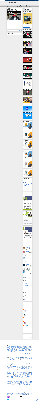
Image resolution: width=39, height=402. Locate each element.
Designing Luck (10, 357)
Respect (22, 384)
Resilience (14, 384)
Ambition (10, 347)
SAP (23, 385)
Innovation (22, 368)
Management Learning (24, 374)
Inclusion (31, 367)
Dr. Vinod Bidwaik (11, 2)
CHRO (28, 352)
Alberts (7, 347)
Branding (11, 350)
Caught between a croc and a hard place (22, 351)
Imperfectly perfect (23, 367)
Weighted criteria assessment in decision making (15, 393)
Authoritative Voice (28, 348)
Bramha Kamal (9, 350)
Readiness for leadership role (22, 383)
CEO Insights (24, 181)
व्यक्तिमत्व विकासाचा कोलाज (24, 394)
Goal (11, 363)
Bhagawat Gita (18, 349)
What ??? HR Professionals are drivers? (27, 241)
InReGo (28, 368)
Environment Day (22, 359)
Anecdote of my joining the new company (19, 347)
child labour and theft (15, 352)
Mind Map (9, 376)
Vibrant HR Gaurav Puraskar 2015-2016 (27, 392)
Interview (20, 369)
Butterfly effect (31, 350)
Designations (7, 357)
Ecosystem (9, 358)
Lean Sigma (27, 372)
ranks (8, 383)
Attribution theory (16, 348)
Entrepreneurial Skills (18, 359)
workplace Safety (8, 394)
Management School (28, 374)
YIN (16, 394)
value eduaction (16, 392)
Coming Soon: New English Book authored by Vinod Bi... (27, 284)
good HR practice (20, 363)
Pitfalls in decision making (16, 381)
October (25, 288)
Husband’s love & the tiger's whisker (26, 261)
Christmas (26, 352)
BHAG (12, 349)
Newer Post (8, 30)
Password (27, 271)
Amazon (8, 347)
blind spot (28, 349)
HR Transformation (14, 366)
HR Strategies (12, 366)
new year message (30, 377)
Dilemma (26, 357)
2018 (24, 292)
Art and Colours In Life (26, 321)
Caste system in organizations (17, 351)
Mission (16, 376)
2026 (24, 276)
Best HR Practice (8, 349)
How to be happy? (25, 365)
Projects (10, 382)
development (13, 357)
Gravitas (30, 363)
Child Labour (12, 352)
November (26, 287)
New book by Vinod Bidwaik (10, 377)
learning (29, 372)
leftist (22, 373)
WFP (25, 393)
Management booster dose (25, 185)
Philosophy (13, 381)
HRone (27, 366)
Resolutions (20, 384)
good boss (15, 363)
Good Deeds (17, 363)
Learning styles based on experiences (16, 373)
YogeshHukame (25, 317)
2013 (24, 296)
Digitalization (21, 357)
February (25, 291)
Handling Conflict (8, 364)
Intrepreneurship (29, 369)
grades (26, 363)
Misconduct (14, 376)
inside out (30, 368)
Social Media (31, 387)
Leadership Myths (9, 372)
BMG (31, 349)
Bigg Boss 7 (26, 349)
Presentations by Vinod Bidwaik (10, 6)
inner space (20, 368)
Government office (24, 363)
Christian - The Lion (24, 352)
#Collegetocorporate (12, 346)
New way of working (24, 377)
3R (24, 346)
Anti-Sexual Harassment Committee (30, 347)
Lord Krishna (12, 374)
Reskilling (15, 384)
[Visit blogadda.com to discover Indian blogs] (8, 399)
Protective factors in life (16, 382)
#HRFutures (18, 346)
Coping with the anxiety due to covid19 (16, 354)
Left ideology (21, 373)
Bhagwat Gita (21, 349)
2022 (24, 279)
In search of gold (29, 367)
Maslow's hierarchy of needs (27, 375)
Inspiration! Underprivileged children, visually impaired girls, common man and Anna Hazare (29, 251)
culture (26, 355)
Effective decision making (16, 358)
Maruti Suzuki (21, 375)
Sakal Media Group (14, 385)
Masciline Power (24, 375)
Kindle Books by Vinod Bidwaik (26, 184)
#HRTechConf (21, 346)
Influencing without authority (14, 368)
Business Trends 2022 (27, 350)
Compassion (31, 353)
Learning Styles (12, 373)
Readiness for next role (26, 383)
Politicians (26, 381)
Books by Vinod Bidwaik (25, 5)
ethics (28, 359)
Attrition (19, 348)
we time (8, 393)
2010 (24, 298)
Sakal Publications (17, 385)
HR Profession (8, 366)
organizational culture (11, 378)
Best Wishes (11, 349)
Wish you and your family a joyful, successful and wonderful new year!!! (27, 244)
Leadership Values (20, 372)
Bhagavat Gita (15, 349)
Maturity (30, 375)
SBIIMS (28, 385)
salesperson (20, 385)
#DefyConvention (15, 346)
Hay (26, 364)
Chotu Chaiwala (21, 352)
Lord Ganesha (9, 374)
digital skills (18, 357)
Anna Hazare (24, 347)
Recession (31, 383)
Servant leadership (26, 386)
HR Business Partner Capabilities (27, 285)
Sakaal (10, 385)
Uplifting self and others (11, 392)
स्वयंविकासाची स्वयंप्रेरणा (28, 394)
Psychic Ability (19, 382)
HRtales (28, 366)
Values (22, 392)
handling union (15, 364)
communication (11, 353)
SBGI (27, 385)
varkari (23, 392)
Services (28, 386)
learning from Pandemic (9, 373)
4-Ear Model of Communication (27, 346)
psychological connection (23, 382)
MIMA (8, 376)
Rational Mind (12, 383)
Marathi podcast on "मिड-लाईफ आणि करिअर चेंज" (27, 186)
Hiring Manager (9, 365)
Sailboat (8, 385)
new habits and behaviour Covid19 (19, 377)
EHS (20, 358)
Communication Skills (20, 353)
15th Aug (23, 346)
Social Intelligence (27, 387)
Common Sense (8, 353)
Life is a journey (31, 373)
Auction (20, 348)
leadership (9, 371)
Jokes (8, 370)
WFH (24, 393)
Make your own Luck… (28, 264)
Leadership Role (12, 372)
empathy (31, 358)
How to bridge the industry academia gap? (29, 365)
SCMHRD (31, 385)
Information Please (17, 368)
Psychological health (27, 382)
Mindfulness (12, 376)
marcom (19, 375)
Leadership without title (24, 372)
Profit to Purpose (8, 382)
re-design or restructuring (17, 383)
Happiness (18, 364)
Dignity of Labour (24, 357)
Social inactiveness (23, 387)
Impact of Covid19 (11, 367)
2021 (24, 280)
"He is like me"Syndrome (8, 346)
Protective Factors (13, 382)
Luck (17, 374)
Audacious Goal (23, 348)
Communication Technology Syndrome (26, 353)
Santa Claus (22, 385)
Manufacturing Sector (11, 375)
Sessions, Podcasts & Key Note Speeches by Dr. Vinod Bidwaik (16, 5)
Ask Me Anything (16, 6)
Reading (29, 383)
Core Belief (21, 354)
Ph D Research (10, 381)
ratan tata (10, 383)
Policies (24, 381)
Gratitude (28, 363)
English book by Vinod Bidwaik (12, 359)
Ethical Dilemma (26, 359)
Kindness (29, 370)
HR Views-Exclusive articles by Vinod (23, 6)
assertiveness (8, 348)
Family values (24, 360)
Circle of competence (30, 352)
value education (20, 392)
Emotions (29, 358)
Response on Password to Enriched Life (26, 384)
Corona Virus (23, 354)
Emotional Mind (27, 358)
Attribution (14, 348)
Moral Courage (20, 376)
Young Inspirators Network (19, 394)
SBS (30, 385)
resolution (17, 384)
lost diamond (14, 374)
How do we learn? (22, 365)
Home (7, 5)
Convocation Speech (10, 354)
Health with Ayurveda (26, 325)
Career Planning (12, 351)
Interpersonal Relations (14, 369)
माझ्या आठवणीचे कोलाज (26, 309)
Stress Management (24, 388)
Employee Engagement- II (28, 247)
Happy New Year (23, 364)
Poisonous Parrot (22, 381)
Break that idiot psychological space (14, 350)
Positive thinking (31, 381)
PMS (18, 381)
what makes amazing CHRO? (28, 393)
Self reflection (15, 386)
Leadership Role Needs (16, 372)
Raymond (14, 383)
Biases (22, 349)
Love (16, 374)
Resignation (11, 384)
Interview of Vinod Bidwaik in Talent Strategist (27, 183)
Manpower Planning (8, 375)
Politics (28, 381)
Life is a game (28, 373)
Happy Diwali (21, 364)
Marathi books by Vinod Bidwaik (15, 375)
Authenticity (26, 348)
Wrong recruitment (13, 394)
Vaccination (14, 392)
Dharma (16, 357)
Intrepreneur (26, 369)
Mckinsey (31, 375)
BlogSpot (30, 349)
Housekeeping (19, 365)
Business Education (24, 350)
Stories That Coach (30, 6)
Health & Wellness (28, 364)
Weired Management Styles (22, 393)
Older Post (20, 30)
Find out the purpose (26, 283)
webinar (10, 393)
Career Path (10, 351)
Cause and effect (27, 351)
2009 (24, 299)
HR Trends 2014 (18, 366)
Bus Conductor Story (20, 350)
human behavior (31, 366)
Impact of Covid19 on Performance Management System (17, 367)
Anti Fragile (26, 347)
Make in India (20, 374)
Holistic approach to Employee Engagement (14, 365)
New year (27, 377)
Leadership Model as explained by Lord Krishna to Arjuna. (28, 257)
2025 (24, 277)
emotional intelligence (23, 358)
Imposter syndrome (26, 367)
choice (17, 352)
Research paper (9, 384)
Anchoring (16, 347)
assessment (10, 348)
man (21, 374)
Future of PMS (24, 182)
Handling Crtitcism (11, 364)
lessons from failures (24, 373)
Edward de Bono (13, 358)
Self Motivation (9, 386)
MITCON (18, 376)
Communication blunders (15, 353)
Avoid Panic (31, 348)
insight (31, 368)
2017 (24, 293)
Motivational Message (27, 376)
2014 (24, 295)
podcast (20, 381)
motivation (23, 376)
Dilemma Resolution (28, 357)
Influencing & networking (9, 368)
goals (13, 363)
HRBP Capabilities (24, 366)
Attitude (12, 348)
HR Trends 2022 (21, 366)
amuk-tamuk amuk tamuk (13, 347)
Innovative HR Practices (25, 368)
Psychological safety (30, 382)
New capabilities (15, 377)
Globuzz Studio (10, 363)
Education (11, 358)
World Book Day (11, 394)
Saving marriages (25, 385)
